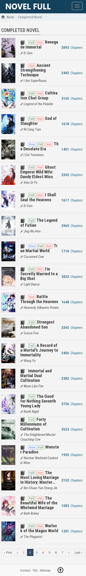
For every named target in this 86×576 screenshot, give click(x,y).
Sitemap (45, 570)
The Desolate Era (39, 146)
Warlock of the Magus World (39, 528)
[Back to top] (60, 571)
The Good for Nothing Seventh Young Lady (38, 401)
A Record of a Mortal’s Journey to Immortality (39, 350)
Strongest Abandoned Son (37, 324)
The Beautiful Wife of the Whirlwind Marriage (38, 503)
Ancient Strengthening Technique (35, 70)
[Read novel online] (28, 6)
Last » (78, 552)
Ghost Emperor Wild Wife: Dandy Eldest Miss (38, 172)
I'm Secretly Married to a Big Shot (39, 273)
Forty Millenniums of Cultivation (33, 424)
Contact (25, 570)
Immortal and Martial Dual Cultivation (36, 375)
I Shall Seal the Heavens (38, 197)
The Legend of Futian (38, 222)
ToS (35, 570)
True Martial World (39, 248)
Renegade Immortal (39, 44)
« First (8, 552)
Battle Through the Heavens (39, 299)
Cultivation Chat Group (39, 95)
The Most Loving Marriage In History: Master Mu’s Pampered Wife (39, 479)
